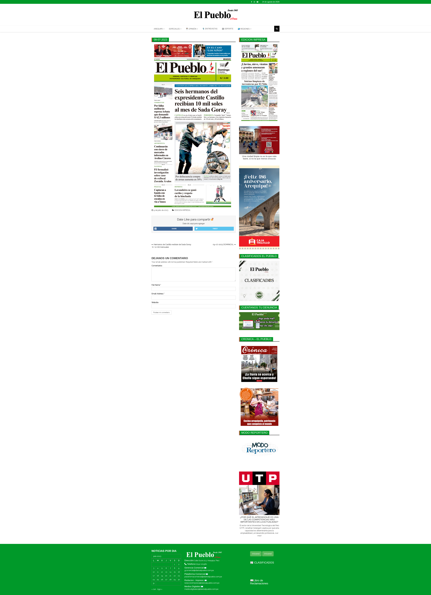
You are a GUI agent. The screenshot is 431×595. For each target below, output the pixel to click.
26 (162, 580)
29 (175, 580)
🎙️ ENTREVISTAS (209, 29)
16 (179, 572)
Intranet (256, 554)
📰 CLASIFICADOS (262, 562)
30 (179, 580)
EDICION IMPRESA (182, 210)
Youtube (257, 2)
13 (166, 572)
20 (166, 576)
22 (175, 576)
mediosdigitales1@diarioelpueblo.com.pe (201, 589)
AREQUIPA (158, 29)
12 (162, 572)
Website (155, 302)
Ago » (159, 589)
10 (154, 572)
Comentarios (157, 266)
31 (154, 583)
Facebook (251, 2)
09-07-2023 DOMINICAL (223, 244)
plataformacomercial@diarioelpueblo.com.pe (203, 577)
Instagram (254, 2)
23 (179, 576)
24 (154, 580)
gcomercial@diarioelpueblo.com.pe (199, 570)
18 (158, 576)
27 (166, 580)
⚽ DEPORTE (227, 29)
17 (154, 576)
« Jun (154, 589)
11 (158, 572)
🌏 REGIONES (244, 29)
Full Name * (156, 285)
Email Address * (158, 294)
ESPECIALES (174, 29)
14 (170, 572)
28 (170, 580)
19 (162, 576)
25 (158, 580)
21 (170, 576)
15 (175, 572)
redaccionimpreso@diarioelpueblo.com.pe (201, 583)
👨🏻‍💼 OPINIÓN (191, 29)
